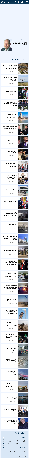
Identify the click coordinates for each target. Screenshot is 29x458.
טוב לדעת (10, 443)
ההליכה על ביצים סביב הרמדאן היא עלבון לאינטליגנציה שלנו (10, 385)
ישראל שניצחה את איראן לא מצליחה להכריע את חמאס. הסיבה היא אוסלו (11, 324)
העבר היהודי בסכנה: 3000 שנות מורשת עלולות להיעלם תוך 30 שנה (10, 361)
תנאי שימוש (16, 453)
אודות (23, 451)
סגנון (11, 440)
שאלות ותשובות (10, 450)
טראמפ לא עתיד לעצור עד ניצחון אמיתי (10, 139)
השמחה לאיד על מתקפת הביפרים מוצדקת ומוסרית (12, 348)
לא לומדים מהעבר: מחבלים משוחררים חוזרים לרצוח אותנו (11, 336)
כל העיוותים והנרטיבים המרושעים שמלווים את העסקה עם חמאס (10, 250)
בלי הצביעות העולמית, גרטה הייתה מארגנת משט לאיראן (10, 164)
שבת (17, 443)
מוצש (17, 441)
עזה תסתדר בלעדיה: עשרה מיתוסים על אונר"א (11, 397)
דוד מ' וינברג (23, 39)
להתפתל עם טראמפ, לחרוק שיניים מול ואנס (10, 90)
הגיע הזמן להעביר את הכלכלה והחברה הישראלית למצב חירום (10, 372)
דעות (24, 441)
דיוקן (17, 440)
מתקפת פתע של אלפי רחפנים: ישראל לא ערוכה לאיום (10, 79)
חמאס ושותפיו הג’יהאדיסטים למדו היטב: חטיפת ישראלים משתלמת (10, 214)
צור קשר (23, 450)
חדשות (23, 440)
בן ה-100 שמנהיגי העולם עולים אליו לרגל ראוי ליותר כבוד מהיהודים (10, 410)
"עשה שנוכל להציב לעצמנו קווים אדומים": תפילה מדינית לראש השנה (10, 276)
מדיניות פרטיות (15, 451)
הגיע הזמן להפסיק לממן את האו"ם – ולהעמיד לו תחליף (10, 238)
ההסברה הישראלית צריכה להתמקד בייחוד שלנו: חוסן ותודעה (10, 116)
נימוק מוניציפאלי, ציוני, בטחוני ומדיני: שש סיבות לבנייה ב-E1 (10, 299)
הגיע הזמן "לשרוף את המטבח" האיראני (11, 152)
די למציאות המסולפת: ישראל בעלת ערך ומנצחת (10, 421)
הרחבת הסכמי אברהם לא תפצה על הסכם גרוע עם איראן (10, 103)
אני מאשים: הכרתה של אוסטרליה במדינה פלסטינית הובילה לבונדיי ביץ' (10, 178)
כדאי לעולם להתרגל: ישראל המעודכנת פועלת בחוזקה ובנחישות (11, 312)
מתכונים (10, 441)
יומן (24, 443)
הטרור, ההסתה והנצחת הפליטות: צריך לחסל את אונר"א (10, 189)
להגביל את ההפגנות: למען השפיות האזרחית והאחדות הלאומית (10, 287)
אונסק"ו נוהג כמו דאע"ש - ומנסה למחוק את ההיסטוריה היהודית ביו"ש (10, 68)
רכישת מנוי (22, 453)
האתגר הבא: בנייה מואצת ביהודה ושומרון (10, 225)
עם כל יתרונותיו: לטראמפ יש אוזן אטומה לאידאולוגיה (10, 201)
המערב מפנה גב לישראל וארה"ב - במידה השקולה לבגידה (10, 128)
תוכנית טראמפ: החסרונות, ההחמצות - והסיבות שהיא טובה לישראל (11, 263)
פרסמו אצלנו (15, 450)
